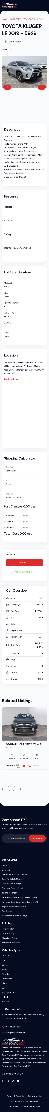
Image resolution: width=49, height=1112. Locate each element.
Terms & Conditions (11, 942)
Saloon (5, 969)
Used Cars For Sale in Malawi (14, 874)
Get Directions (11, 379)
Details (36, 765)
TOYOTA (27, 19)
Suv (3, 960)
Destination (11, 467)
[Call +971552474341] (29, 766)
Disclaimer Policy (9, 938)
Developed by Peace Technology (24, 1106)
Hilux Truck (6, 955)
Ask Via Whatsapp (23, 572)
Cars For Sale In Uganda (12, 879)
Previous (7, 87)
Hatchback (7, 978)
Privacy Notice (35, 1096)
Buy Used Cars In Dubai (12, 888)
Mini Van (5, 1001)
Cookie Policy (8, 933)
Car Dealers (7, 911)
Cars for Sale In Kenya (11, 883)
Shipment (10, 494)
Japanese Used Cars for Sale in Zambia (19, 897)
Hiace (4, 983)
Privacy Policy (8, 929)
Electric (5, 974)
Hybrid (5, 997)
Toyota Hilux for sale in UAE (14, 906)
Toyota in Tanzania (10, 893)
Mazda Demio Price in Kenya (14, 915)
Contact (6, 870)
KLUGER (37, 19)
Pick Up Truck (8, 992)
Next (42, 87)
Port (8, 480)
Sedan (5, 965)
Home (4, 19)
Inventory (15, 19)
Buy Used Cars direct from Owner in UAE (20, 902)
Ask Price (23, 562)
